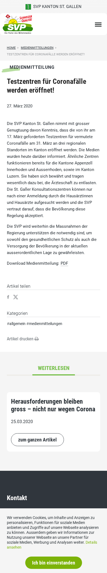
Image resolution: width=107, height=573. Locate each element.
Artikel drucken (21, 338)
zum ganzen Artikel (37, 440)
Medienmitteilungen (37, 48)
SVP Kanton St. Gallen (56, 6)
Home (11, 48)
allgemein (17, 323)
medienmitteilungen (45, 323)
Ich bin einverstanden (53, 563)
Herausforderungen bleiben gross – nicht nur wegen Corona (53, 405)
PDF (64, 263)
